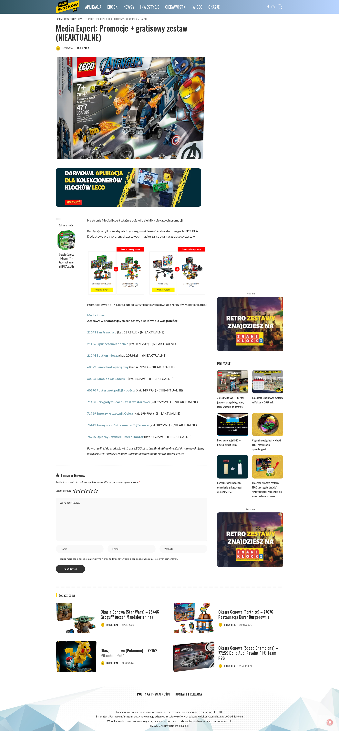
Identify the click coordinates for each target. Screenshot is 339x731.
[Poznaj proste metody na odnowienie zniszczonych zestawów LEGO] (232, 467)
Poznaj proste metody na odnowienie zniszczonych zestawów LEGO (229, 487)
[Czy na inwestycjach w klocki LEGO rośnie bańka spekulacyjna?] (267, 424)
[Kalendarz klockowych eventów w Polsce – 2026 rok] (267, 381)
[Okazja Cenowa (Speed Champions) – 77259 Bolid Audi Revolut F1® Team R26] (193, 656)
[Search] (280, 7)
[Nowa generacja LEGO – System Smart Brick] (232, 424)
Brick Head (83, 47)
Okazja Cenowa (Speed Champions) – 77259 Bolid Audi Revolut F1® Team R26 (248, 653)
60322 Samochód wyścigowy (108, 367)
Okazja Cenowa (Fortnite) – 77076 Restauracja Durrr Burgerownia (245, 614)
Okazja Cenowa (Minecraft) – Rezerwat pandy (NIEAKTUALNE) (66, 260)
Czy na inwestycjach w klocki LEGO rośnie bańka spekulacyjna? (266, 444)
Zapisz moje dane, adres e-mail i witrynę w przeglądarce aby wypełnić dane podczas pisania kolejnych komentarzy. (119, 558)
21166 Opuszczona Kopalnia (108, 344)
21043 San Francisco (102, 332)
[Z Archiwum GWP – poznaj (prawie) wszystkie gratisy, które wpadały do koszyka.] (232, 381)
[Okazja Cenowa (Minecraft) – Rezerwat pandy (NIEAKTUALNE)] (66, 240)
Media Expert (96, 315)
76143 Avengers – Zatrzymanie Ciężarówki (118, 425)
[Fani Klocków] (67, 7)
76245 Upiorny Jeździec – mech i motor (115, 437)
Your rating (63, 490)
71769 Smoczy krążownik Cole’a (110, 413)
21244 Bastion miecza (103, 355)
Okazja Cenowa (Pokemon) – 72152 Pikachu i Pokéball (129, 652)
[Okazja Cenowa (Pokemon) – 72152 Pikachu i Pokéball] (76, 656)
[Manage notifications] (330, 722)
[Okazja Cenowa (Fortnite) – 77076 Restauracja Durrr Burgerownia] (193, 618)
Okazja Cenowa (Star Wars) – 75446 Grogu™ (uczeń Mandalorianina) (130, 614)
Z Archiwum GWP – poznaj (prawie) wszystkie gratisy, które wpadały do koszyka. (230, 402)
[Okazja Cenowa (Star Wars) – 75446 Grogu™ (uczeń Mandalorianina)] (76, 618)
